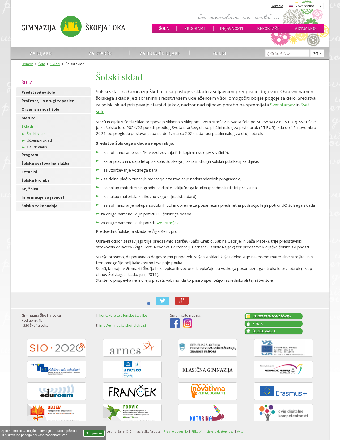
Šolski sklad (36, 133)
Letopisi (29, 171)
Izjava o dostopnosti (220, 431)
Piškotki (196, 431)
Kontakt (277, 5)
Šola (164, 28)
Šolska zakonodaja (39, 205)
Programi (194, 28)
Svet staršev (282, 105)
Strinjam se (94, 433)
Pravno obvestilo (176, 431)
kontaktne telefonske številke (123, 315)
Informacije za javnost (43, 197)
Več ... (66, 435)
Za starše (100, 53)
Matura (29, 117)
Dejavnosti (231, 28)
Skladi (55, 63)
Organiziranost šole (40, 109)
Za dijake (40, 53)
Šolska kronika (36, 180)
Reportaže (268, 28)
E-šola (258, 324)
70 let (219, 53)
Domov (27, 63)
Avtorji (241, 431)
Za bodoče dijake (160, 53)
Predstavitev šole (38, 92)
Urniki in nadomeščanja (272, 316)
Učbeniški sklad (39, 140)
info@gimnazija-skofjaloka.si (122, 325)
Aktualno (305, 28)
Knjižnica (30, 188)
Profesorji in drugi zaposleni (48, 100)
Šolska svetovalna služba (46, 163)
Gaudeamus (37, 146)
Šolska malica (264, 331)
